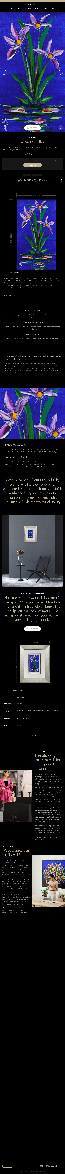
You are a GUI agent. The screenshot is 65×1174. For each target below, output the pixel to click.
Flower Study (39, 1058)
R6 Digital (42, 1171)
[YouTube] (34, 1166)
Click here (50, 828)
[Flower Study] (48, 1040)
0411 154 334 (9, 998)
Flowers (6, 1058)
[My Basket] (58, 8)
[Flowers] (17, 1040)
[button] (53, 8)
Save (4, 1027)
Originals (32, 137)
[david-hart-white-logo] (32, 5)
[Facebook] (31, 1166)
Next (60, 72)
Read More (25, 150)
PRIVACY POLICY (18, 1166)
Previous (4, 72)
